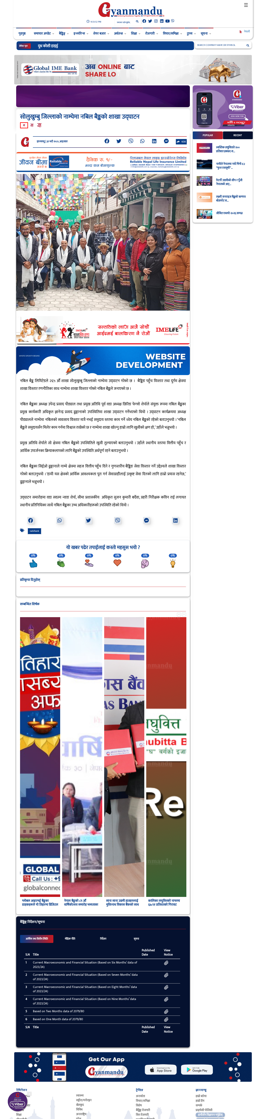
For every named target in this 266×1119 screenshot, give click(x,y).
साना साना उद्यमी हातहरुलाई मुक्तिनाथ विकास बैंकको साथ (122, 903)
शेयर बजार (99, 33)
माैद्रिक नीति (70, 939)
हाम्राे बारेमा (201, 1096)
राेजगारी (150, 33)
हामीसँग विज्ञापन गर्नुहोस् (210, 1114)
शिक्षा (134, 33)
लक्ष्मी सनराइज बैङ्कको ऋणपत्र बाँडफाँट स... (231, 199)
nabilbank (34, 531)
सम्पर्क (199, 1105)
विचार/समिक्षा (171, 33)
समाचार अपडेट (42, 33)
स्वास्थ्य (80, 1095)
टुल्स (189, 33)
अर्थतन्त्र (118, 33)
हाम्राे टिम (200, 1100)
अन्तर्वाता (140, 1096)
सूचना (204, 33)
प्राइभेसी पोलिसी (204, 1110)
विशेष (139, 1105)
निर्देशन (103, 939)
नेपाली (246, 31)
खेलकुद (80, 1104)
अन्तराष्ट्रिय (81, 1114)
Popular (208, 135)
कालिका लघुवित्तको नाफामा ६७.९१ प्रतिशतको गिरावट (164, 903)
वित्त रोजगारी (142, 1114)
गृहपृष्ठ (22, 33)
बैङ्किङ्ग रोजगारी (143, 1110)
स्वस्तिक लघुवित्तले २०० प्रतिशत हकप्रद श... (228, 149)
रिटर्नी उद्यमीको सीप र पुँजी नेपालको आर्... (229, 182)
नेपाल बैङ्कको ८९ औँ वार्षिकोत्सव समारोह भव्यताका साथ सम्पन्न (81, 904)
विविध (79, 1109)
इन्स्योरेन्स (79, 33)
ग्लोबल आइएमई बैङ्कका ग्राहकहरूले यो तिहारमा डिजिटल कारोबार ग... (40, 904)
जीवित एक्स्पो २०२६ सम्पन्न (229, 213)
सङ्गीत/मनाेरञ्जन (84, 1100)
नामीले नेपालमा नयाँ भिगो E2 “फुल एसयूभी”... (230, 166)
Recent (237, 135)
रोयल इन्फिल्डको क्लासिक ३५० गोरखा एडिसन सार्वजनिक (76, 46)
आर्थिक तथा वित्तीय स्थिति (37, 939)
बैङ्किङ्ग (62, 33)
